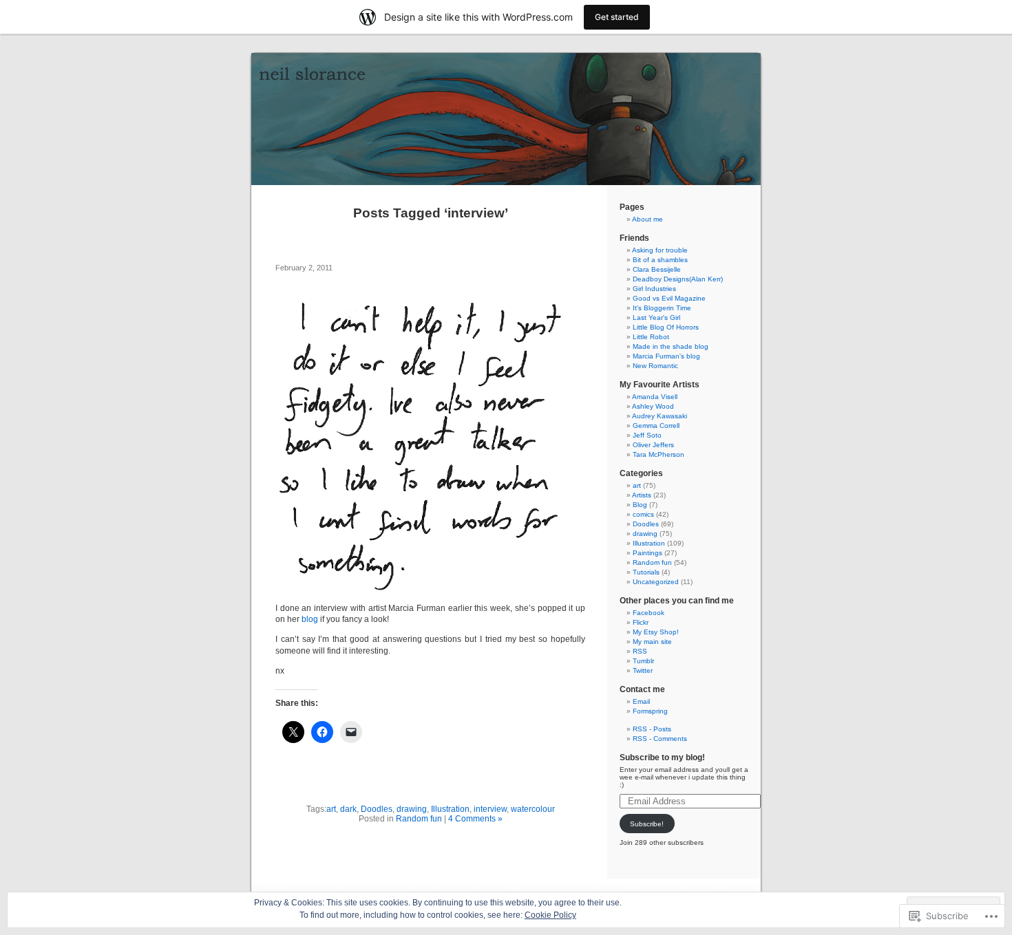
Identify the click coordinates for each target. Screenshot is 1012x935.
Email (641, 701)
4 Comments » (475, 819)
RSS (640, 651)
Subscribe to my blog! (662, 757)
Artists (641, 495)
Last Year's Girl (656, 317)
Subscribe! (647, 824)
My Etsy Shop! (656, 632)
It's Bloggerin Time (662, 308)
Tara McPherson (658, 454)
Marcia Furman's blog (666, 356)
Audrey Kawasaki (659, 416)
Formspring (650, 711)
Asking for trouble (660, 250)
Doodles (376, 809)
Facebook (648, 612)
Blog (640, 504)
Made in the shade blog (670, 346)
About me (647, 219)
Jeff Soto (647, 435)
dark (348, 809)
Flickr (641, 622)
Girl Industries (654, 288)
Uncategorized (656, 581)
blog (310, 619)
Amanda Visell (654, 396)
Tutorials (646, 572)
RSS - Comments (660, 738)
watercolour (533, 809)
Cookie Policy (550, 915)
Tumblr (643, 661)
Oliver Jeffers (653, 445)
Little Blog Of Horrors (666, 327)
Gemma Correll (656, 425)
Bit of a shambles (660, 260)
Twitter (643, 670)
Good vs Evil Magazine (669, 298)
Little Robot (651, 337)
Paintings (647, 553)
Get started (617, 17)
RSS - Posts (652, 729)
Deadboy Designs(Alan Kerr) (678, 279)
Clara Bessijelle (657, 269)
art (331, 809)
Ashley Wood (653, 406)
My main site (652, 641)
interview (490, 809)
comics (643, 514)
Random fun (419, 819)
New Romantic (655, 365)
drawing (412, 809)
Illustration (450, 809)
